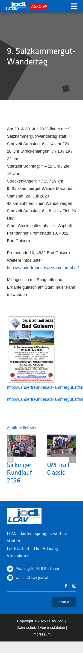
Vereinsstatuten (52, 628)
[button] (10, 459)
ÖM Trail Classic (58, 468)
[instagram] (74, 586)
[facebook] (66, 586)
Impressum (41, 634)
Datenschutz (26, 628)
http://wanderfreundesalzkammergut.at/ (43, 267)
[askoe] (39, 5)
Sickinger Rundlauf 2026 (19, 472)
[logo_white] (16, 4)
